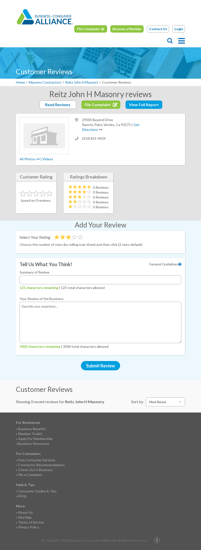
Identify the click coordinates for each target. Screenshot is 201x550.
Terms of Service (31, 522)
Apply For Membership (35, 439)
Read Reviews (57, 104)
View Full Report (144, 104)
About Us (25, 512)
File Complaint (88, 29)
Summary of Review (35, 272)
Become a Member (127, 29)
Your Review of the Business (41, 299)
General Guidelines (163, 264)
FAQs (22, 496)
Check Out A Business (35, 470)
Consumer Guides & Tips (37, 491)
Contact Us (158, 29)
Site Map (25, 517)
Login (179, 29)
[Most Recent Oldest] (165, 402)
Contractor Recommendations (41, 465)
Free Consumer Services (36, 460)
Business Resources (33, 443)
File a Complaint (30, 475)
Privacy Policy (28, 527)
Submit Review (100, 365)
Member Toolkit (30, 434)
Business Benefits (32, 429)
